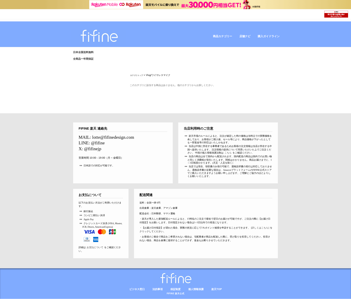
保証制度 (175, 289)
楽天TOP (216, 289)
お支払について (95, 247)
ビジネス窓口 (137, 289)
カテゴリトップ (136, 75)
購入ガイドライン (269, 36)
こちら (228, 152)
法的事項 (157, 289)
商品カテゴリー (222, 36)
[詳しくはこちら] (260, 227)
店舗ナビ (244, 36)
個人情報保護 (196, 289)
